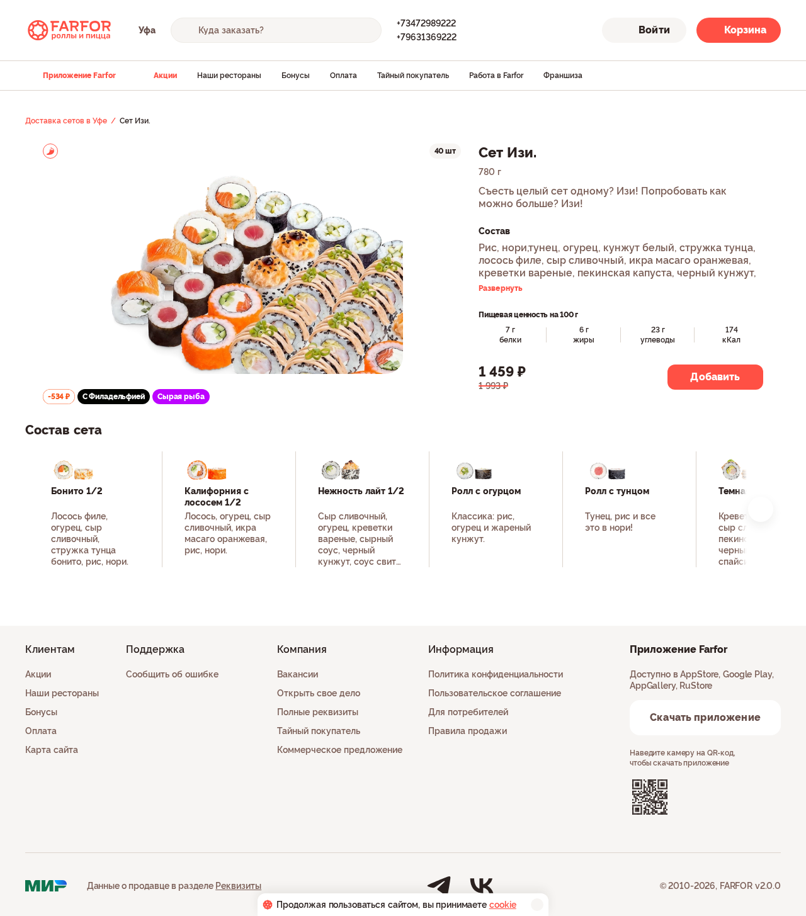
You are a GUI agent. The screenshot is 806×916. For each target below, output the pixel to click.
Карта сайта (51, 750)
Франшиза (562, 75)
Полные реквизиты (317, 712)
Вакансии (297, 674)
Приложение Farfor (79, 75)
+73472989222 (426, 23)
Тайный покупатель (413, 75)
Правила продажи (467, 731)
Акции (165, 75)
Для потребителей (468, 712)
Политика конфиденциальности (495, 674)
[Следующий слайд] (760, 509)
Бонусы (295, 75)
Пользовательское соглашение (494, 693)
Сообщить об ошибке (172, 674)
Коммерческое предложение (339, 750)
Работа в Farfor (496, 75)
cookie (502, 905)
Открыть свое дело (318, 693)
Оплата (343, 75)
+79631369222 (427, 37)
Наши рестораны (229, 75)
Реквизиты (238, 886)
